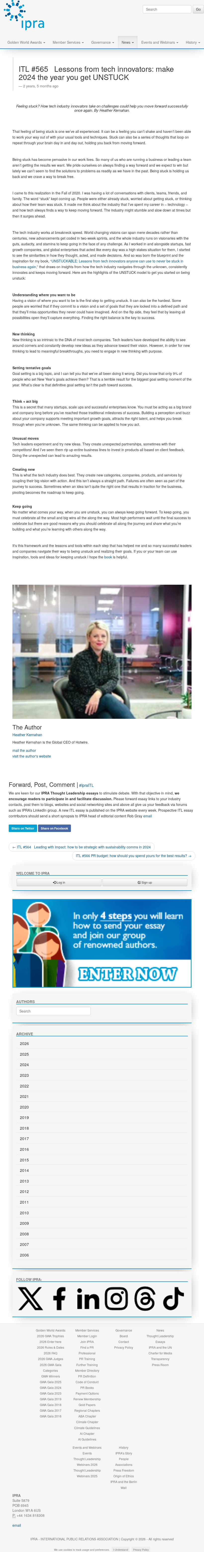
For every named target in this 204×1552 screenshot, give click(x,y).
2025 (24, 1054)
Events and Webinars (158, 42)
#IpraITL (86, 785)
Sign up (146, 882)
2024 (24, 1064)
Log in (60, 882)
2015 (24, 1160)
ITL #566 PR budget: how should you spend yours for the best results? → (134, 855)
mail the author (24, 750)
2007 (24, 1244)
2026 (24, 1043)
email (147, 815)
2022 (24, 1086)
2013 (24, 1181)
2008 (24, 1234)
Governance (101, 42)
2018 (24, 1128)
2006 (24, 1255)
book (108, 556)
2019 (24, 1117)
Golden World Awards (25, 42)
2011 (24, 1202)
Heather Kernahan (27, 734)
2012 (24, 1191)
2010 (24, 1213)
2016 (24, 1149)
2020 (24, 1107)
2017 (24, 1138)
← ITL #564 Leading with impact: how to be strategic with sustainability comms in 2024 (81, 846)
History (192, 42)
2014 (24, 1170)
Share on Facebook (54, 828)
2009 (24, 1223)
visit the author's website (31, 756)
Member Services (67, 42)
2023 (24, 1075)
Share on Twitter (22, 828)
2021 (24, 1096)
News (126, 42)
